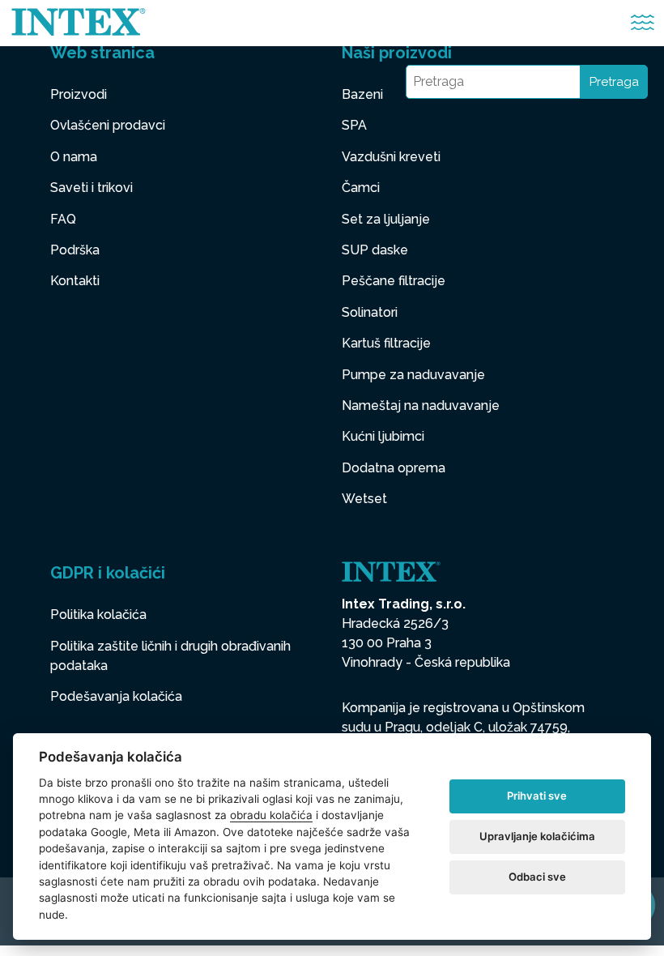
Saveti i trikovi (91, 187)
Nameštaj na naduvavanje (421, 405)
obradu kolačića (271, 815)
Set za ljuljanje (386, 219)
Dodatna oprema (393, 468)
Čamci (361, 187)
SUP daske (375, 250)
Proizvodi (78, 94)
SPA (354, 125)
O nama (73, 156)
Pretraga (614, 82)
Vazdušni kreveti (391, 156)
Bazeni (362, 94)
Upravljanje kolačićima (537, 836)
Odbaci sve (537, 876)
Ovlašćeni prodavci (107, 125)
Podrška (75, 250)
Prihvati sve (537, 795)
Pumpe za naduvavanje (413, 374)
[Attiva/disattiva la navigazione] (642, 23)
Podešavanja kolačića (116, 696)
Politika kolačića (98, 614)
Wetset (364, 498)
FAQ (63, 219)
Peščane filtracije (393, 280)
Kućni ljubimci (383, 436)
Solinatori (370, 312)
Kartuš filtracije (386, 343)
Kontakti (75, 280)
